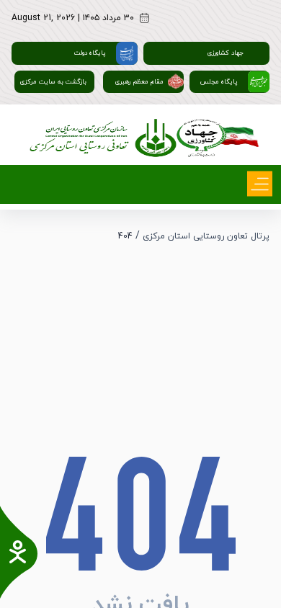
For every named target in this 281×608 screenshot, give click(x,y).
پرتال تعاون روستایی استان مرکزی (206, 236)
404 (125, 236)
